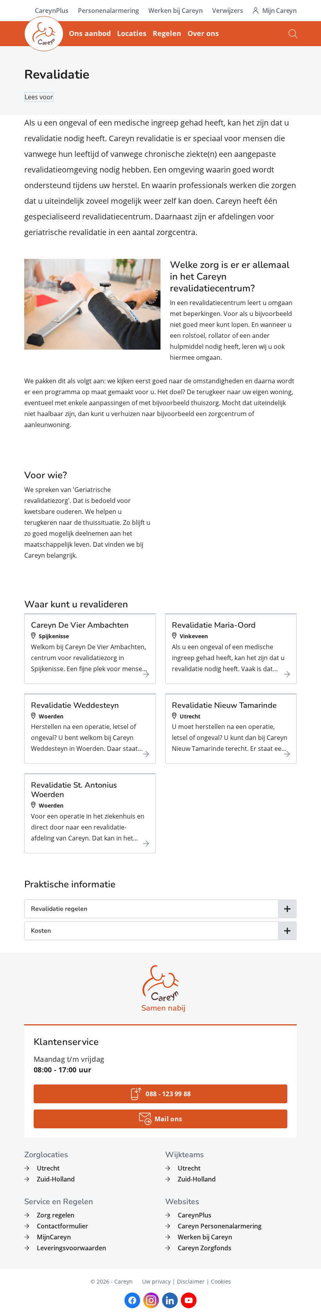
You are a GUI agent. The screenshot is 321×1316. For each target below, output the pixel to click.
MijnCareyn (54, 1237)
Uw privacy (156, 1281)
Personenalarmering (108, 10)
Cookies (221, 1281)
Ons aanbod (90, 33)
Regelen (167, 33)
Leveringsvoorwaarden (71, 1248)
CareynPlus (52, 10)
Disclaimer (191, 1281)
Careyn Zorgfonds (204, 1248)
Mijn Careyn (279, 10)
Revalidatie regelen (59, 909)
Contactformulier (62, 1226)
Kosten (41, 930)
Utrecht (48, 1168)
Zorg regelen (55, 1215)
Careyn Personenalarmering (219, 1226)
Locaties (131, 33)
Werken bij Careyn (175, 10)
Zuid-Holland (56, 1179)
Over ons (203, 33)
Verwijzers (227, 10)
